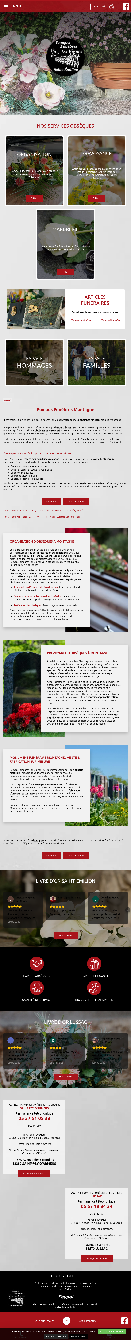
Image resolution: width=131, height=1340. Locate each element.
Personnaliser (78, 1336)
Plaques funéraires (80, 320)
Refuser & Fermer (56, 1336)
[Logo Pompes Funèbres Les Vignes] (65, 57)
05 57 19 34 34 (96, 1206)
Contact (51, 501)
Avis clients (65, 935)
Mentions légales (44, 1321)
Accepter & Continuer (112, 1331)
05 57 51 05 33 (76, 501)
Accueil (7, 400)
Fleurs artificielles (110, 320)
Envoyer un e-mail (34, 1173)
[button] (3, 909)
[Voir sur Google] (10, 899)
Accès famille (100, 6)
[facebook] (126, 8)
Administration (88, 1321)
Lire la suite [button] (13, 921)
